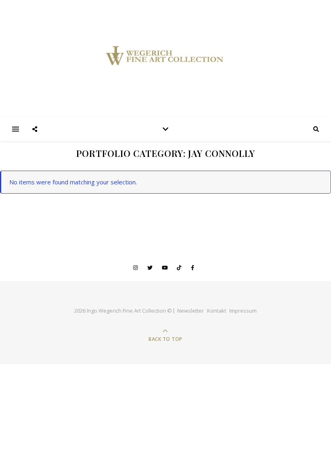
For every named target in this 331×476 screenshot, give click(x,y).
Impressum (243, 310)
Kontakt (216, 310)
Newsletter (190, 310)
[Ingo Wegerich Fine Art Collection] (165, 58)
